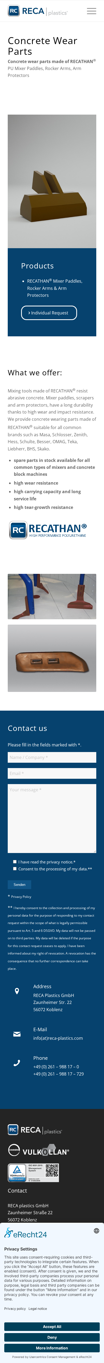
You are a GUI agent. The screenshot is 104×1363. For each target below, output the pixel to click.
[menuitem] (89, 11)
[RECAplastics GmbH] (43, 11)
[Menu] (89, 11)
